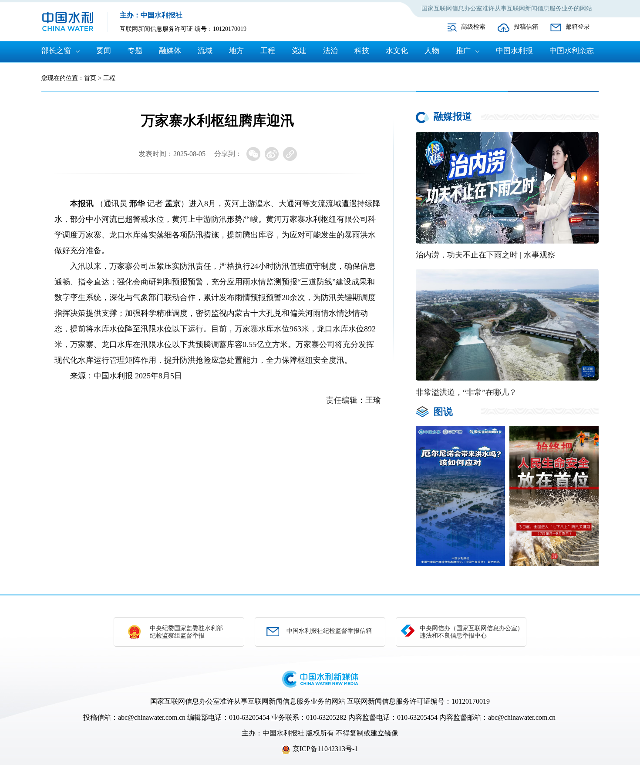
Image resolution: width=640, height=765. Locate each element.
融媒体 (170, 51)
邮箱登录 (578, 26)
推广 (463, 51)
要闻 (103, 51)
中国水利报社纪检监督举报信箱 (329, 631)
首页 (90, 78)
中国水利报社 (283, 733)
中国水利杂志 (571, 51)
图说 (443, 411)
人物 (431, 51)
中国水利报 (514, 51)
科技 (361, 51)
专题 (135, 51)
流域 (205, 51)
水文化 (397, 51)
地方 (236, 51)
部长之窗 (56, 51)
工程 (267, 51)
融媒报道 (453, 116)
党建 (299, 51)
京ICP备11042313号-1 (325, 748)
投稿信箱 (526, 26)
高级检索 (473, 26)
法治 (330, 51)
